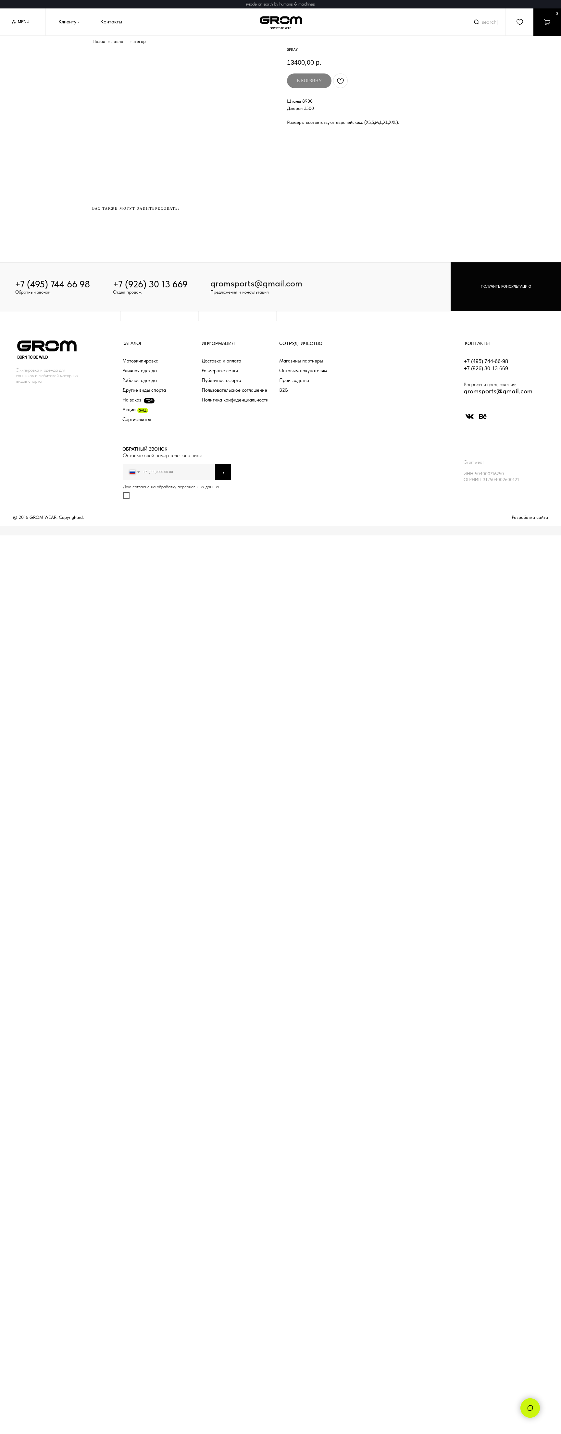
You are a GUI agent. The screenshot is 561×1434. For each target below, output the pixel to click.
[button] (506, 286)
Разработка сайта (530, 517)
